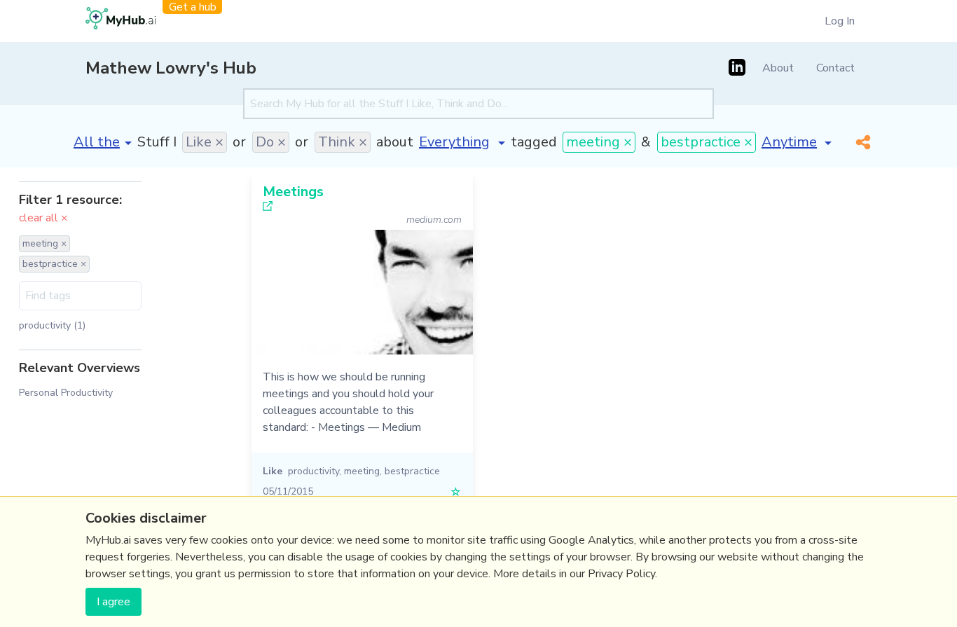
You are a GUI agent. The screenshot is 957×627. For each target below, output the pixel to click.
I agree (113, 601)
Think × (342, 141)
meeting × (599, 141)
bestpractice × (706, 141)
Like (272, 471)
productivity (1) (52, 325)
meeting (362, 471)
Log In (840, 21)
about (394, 141)
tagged (534, 141)
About (778, 68)
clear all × (43, 218)
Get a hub (192, 7)
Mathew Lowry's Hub (170, 68)
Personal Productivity (66, 392)
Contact (835, 68)
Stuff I (157, 141)
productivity (313, 471)
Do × (271, 141)
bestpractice (412, 471)
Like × (204, 141)
